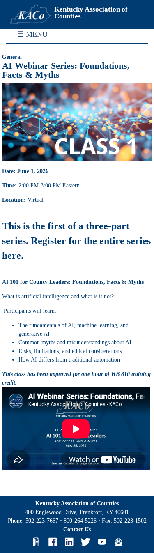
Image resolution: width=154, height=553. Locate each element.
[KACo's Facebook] (52, 542)
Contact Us (77, 529)
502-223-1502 (130, 521)
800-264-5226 (80, 521)
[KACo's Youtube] (102, 542)
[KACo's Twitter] (85, 542)
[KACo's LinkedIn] (69, 542)
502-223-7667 (41, 521)
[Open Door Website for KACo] (36, 542)
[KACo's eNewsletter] (118, 542)
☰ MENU (32, 34)
